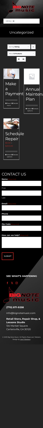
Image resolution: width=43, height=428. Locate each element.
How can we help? (15, 235)
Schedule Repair (14, 136)
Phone (5, 214)
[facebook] (7, 283)
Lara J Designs (25, 339)
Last (3, 198)
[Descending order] (33, 46)
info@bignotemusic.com (20, 313)
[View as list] (23, 59)
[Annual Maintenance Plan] (32, 76)
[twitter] (12, 283)
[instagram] (16, 283)
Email (9, 204)
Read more (9, 104)
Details (15, 103)
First (4, 188)
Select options (29, 110)
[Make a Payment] (11, 74)
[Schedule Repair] (11, 124)
